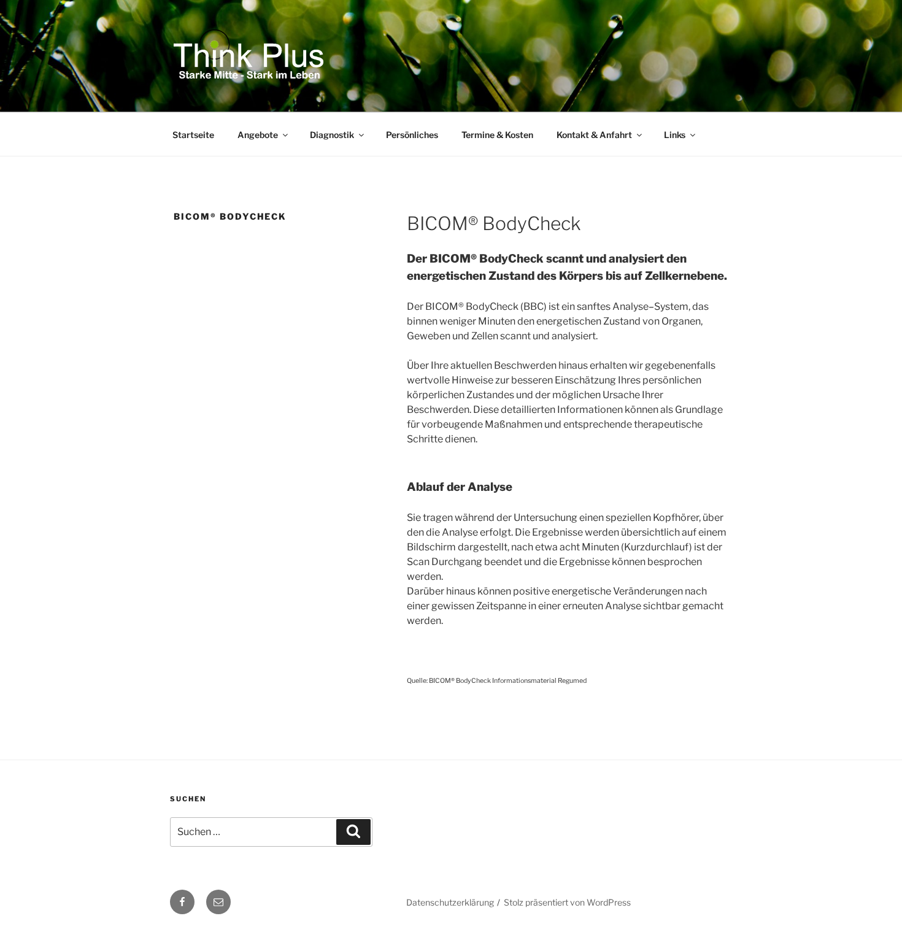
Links (674, 134)
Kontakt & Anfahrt (594, 134)
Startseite (193, 134)
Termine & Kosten (497, 134)
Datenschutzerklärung (450, 902)
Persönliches (412, 134)
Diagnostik (332, 134)
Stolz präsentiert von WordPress (567, 902)
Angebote (257, 134)
